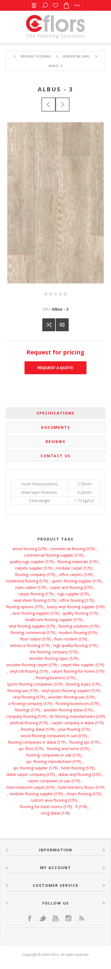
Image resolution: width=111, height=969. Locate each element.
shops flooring (78, 793)
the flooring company (49, 651)
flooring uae (17, 690)
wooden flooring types (48, 658)
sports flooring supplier (71, 580)
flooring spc (79, 742)
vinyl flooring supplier (27, 626)
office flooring (72, 600)
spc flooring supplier (30, 767)
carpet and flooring (66, 587)
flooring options (20, 606)
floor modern (65, 639)
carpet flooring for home (73, 671)
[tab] (56, 413)
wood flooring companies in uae (49, 735)
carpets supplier (29, 568)
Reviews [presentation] (55, 441)
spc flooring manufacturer (48, 761)
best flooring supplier (31, 613)
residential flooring (22, 580)
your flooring (69, 729)
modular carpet (69, 568)
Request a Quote (55, 368)
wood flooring (24, 548)
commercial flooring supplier (49, 555)
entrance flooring (25, 645)
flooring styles (78, 684)
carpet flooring (31, 593)
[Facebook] (29, 918)
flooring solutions (73, 626)
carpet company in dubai (72, 722)
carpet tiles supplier (77, 664)
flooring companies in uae (48, 755)
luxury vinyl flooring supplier (71, 606)
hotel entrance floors (76, 787)
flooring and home (63, 748)
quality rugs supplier (27, 561)
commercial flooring (67, 548)
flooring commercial (28, 632)
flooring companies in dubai (32, 742)
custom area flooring (48, 800)
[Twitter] (42, 918)
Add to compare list (48, 324)
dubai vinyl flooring (74, 774)
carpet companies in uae (48, 780)
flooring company (30, 574)
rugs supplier (68, 593)
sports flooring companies (30, 684)
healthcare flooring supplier (48, 619)
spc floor (26, 748)
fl (76, 806)
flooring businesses (72, 703)
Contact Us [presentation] (55, 455)
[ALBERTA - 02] (48, 104)
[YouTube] (55, 918)
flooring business (50, 677)
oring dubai (50, 813)
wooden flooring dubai (63, 709)
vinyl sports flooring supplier (65, 690)
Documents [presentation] (55, 427)
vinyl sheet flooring (29, 600)
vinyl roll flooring (24, 671)
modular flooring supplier (31, 793)
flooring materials (72, 561)
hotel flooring (73, 767)
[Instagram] (68, 918)
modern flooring (73, 632)
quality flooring (75, 613)
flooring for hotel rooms (41, 806)
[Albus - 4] (63, 104)
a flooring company (25, 703)
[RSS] (81, 918)
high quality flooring (70, 645)
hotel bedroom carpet (25, 787)
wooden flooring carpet (26, 664)
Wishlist (55, 5)
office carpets (71, 574)
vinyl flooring (24, 697)
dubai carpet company (25, 774)
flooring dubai (33, 729)
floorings (22, 709)
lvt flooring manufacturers (72, 716)
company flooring (21, 716)
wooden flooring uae (66, 697)
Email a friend (62, 324)
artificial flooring (24, 722)
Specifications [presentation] (55, 413)
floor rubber (30, 639)
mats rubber (25, 587)
